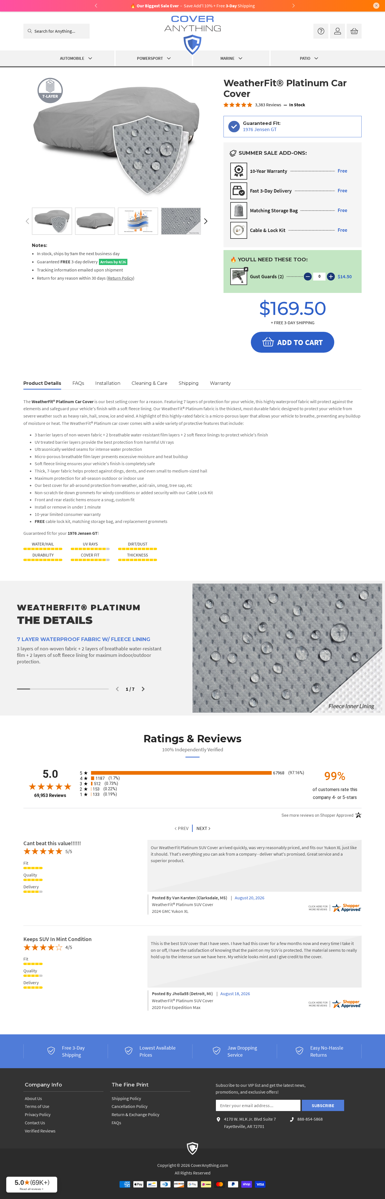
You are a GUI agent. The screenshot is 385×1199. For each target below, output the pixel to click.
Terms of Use (37, 1106)
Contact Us (35, 1122)
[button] (205, 221)
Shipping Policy (126, 1098)
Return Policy (120, 278)
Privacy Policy (37, 1114)
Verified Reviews (40, 1131)
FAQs (116, 1122)
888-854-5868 (310, 1119)
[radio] (192, 773)
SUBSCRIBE (323, 1105)
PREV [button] (183, 828)
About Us (33, 1098)
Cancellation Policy (129, 1106)
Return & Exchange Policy (135, 1114)
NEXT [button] (202, 828)
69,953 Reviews (50, 795)
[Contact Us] (320, 31)
